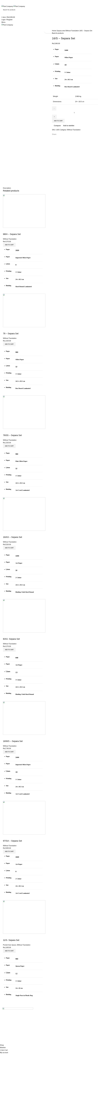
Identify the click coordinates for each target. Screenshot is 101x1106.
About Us (71, 1016)
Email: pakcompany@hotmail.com (45, 1016)
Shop (69, 1019)
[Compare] (5, 936)
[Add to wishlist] (16, 936)
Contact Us (39, 1009)
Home (70, 1012)
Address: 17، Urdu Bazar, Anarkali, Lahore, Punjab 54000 (48, 1020)
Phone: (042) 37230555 (42, 1012)
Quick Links (72, 1009)
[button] (9, 951)
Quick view (10, 936)
